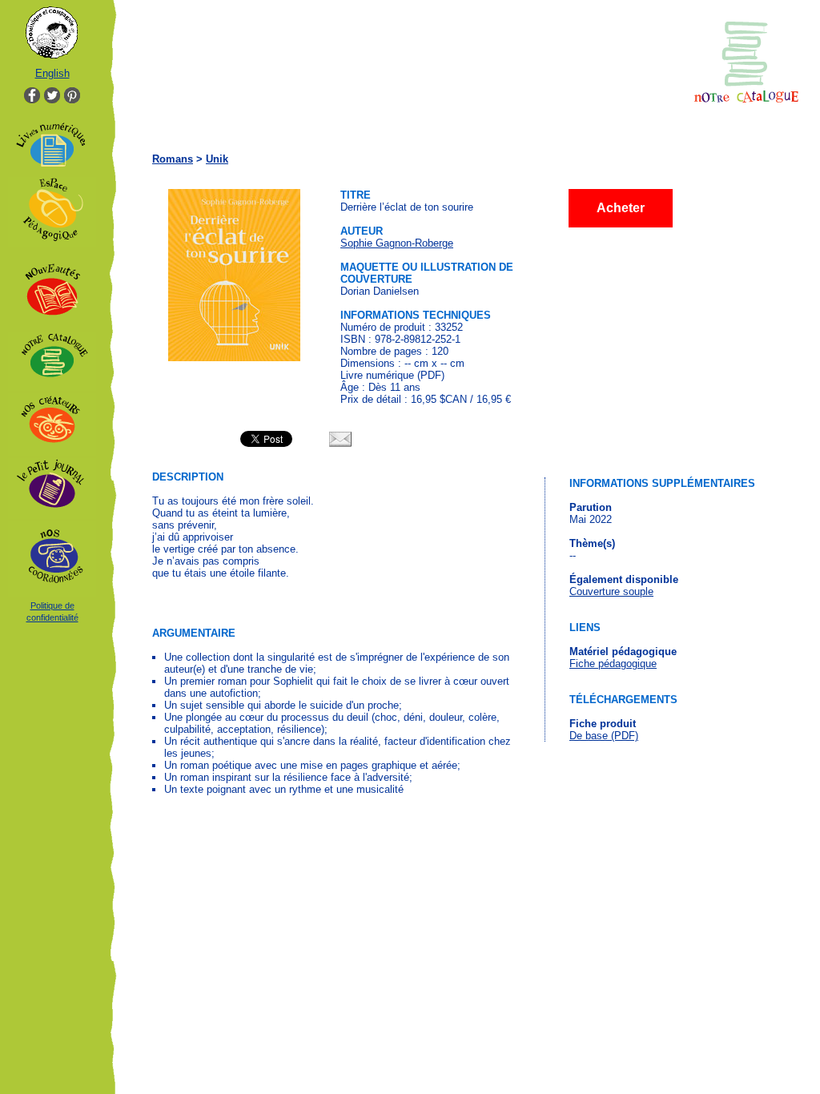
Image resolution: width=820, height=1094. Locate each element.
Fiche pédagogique (613, 664)
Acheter (621, 208)
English (52, 73)
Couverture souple (611, 591)
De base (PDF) (603, 736)
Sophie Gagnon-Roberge (396, 243)
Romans (172, 159)
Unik (217, 159)
